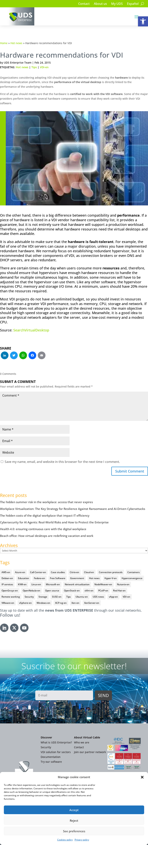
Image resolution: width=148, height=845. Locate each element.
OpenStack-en (72, 590)
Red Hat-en (119, 590)
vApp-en (113, 596)
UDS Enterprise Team (17, 62)
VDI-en (44, 67)
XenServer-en (91, 603)
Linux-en (36, 584)
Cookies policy (65, 839)
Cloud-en (89, 572)
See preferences (74, 831)
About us (100, 4)
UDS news (98, 596)
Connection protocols (111, 572)
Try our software (51, 761)
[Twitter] (13, 355)
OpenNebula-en (31, 590)
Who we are (81, 742)
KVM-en (22, 584)
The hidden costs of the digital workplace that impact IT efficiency (44, 515)
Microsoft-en (53, 584)
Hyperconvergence (132, 578)
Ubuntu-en (82, 596)
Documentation (51, 757)
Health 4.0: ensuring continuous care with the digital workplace (43, 529)
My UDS (117, 4)
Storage (43, 596)
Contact (84, 4)
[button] (143, 21)
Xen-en (75, 603)
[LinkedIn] (4, 355)
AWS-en (6, 572)
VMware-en (8, 603)
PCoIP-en (103, 590)
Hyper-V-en (110, 578)
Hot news (16, 43)
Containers (133, 572)
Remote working (11, 596)
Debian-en (7, 578)
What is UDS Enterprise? (56, 742)
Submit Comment (129, 471)
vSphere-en (25, 603)
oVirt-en (89, 590)
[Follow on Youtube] (24, 628)
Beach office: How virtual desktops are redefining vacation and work (46, 536)
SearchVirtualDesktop (31, 330)
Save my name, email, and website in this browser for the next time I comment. (62, 462)
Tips (34, 67)
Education (23, 578)
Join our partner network (90, 752)
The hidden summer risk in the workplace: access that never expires (46, 502)
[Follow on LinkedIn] (4, 628)
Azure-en (20, 572)
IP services (7, 584)
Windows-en (43, 603)
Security (29, 596)
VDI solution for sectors (56, 752)
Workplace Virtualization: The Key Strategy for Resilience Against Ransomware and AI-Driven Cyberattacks (72, 509)
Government (77, 578)
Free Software (57, 578)
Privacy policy (82, 839)
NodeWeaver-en (103, 584)
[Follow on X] (14, 628)
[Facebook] (32, 355)
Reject (74, 820)
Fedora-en (39, 578)
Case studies (58, 572)
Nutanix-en (123, 584)
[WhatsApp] (23, 355)
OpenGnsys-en (10, 590)
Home (4, 43)
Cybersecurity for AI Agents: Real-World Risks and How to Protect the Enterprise (54, 522)
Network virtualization (77, 584)
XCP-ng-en (61, 603)
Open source (52, 590)
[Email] (41, 355)
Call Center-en (38, 572)
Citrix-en (74, 572)
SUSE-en (56, 596)
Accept (74, 810)
